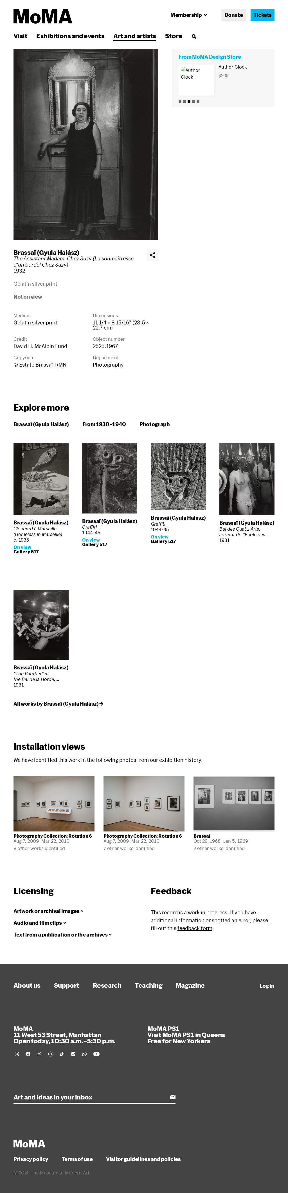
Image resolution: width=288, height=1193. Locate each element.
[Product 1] (180, 101)
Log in (267, 985)
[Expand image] (86, 144)
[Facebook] (28, 1054)
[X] (39, 1054)
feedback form (194, 928)
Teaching (148, 985)
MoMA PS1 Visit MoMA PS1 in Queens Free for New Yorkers (186, 1034)
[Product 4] (193, 101)
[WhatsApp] (84, 1054)
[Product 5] (198, 101)
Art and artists (134, 36)
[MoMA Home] (43, 16)
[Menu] (193, 36)
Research (107, 985)
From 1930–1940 (104, 424)
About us (27, 985)
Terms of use (77, 1159)
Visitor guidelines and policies (143, 1159)
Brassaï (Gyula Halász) (47, 252)
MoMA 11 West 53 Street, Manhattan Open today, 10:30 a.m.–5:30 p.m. (64, 1034)
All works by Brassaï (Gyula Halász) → (58, 703)
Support (66, 985)
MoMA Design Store (216, 57)
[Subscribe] (173, 1097)
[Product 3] (189, 101)
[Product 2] (184, 101)
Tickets (262, 15)
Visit (20, 36)
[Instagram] (17, 1054)
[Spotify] (73, 1054)
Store (173, 35)
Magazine (190, 985)
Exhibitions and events (70, 36)
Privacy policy (31, 1159)
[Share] (152, 255)
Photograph (155, 424)
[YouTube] (96, 1054)
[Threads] (50, 1054)
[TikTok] (61, 1054)
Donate (233, 15)
